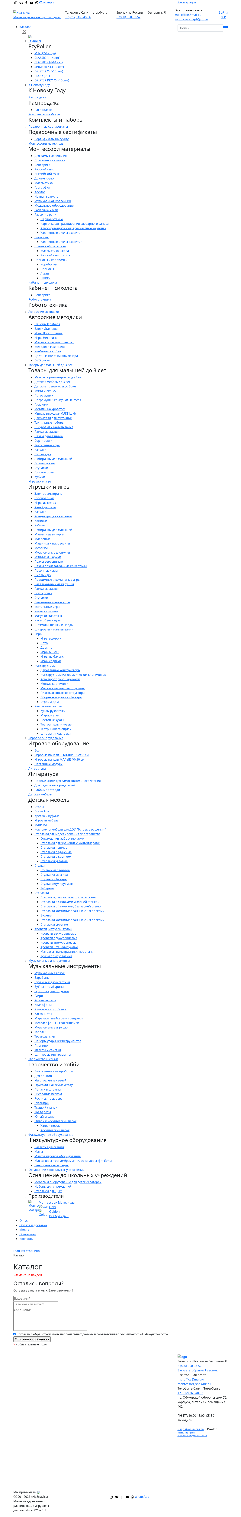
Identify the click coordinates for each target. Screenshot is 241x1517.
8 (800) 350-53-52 (128, 17)
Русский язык (44, 169)
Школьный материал (50, 246)
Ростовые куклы (52, 720)
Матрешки (42, 539)
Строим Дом (49, 702)
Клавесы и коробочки (50, 1009)
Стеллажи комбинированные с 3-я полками (72, 911)
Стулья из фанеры (53, 879)
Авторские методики (43, 312)
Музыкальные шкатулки (52, 552)
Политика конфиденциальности (192, 1435)
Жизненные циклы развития (61, 233)
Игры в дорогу (51, 638)
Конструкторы (45, 665)
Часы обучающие (47, 620)
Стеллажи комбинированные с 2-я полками (72, 920)
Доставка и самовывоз (142, 1373)
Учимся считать (46, 611)
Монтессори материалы (46, 143)
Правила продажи (186, 1432)
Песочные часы (46, 570)
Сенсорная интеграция (51, 1165)
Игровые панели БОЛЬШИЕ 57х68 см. (61, 755)
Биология (41, 237)
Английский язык (46, 174)
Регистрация (187, 2)
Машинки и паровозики (52, 543)
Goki (52, 1207)
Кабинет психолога (42, 282)
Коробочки (48, 264)
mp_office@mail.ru (188, 15)
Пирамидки (42, 454)
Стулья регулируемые (56, 884)
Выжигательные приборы (53, 1071)
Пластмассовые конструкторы (62, 693)
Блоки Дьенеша (46, 329)
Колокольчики (45, 1000)
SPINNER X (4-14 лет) (49, 67)
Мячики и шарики (47, 557)
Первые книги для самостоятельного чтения (67, 781)
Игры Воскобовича (48, 333)
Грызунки (41, 404)
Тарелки (40, 1032)
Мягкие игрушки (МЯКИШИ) (55, 413)
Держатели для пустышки (53, 418)
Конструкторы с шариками (60, 679)
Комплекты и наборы (44, 114)
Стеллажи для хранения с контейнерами (70, 843)
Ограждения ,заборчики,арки (62, 838)
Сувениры (41, 1103)
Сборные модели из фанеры (61, 697)
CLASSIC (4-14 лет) (47, 58)
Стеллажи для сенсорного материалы (68, 897)
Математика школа (54, 251)
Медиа (24, 1230)
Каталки (40, 450)
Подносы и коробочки (50, 260)
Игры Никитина (45, 338)
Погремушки (43, 395)
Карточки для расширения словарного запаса (74, 224)
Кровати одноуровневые (58, 938)
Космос (39, 192)
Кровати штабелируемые (59, 947)
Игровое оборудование (45, 738)
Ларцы (45, 273)
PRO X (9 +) (42, 76)
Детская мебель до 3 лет (52, 382)
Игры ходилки (50, 661)
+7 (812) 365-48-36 (78, 17)
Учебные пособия (47, 351)
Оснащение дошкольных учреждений (56, 1170)
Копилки (40, 521)
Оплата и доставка (33, 1225)
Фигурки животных (48, 616)
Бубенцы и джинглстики (52, 982)
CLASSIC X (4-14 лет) (48, 62)
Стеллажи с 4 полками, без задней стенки (70, 906)
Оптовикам (27, 1234)
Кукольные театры (48, 706)
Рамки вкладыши (46, 431)
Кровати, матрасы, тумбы (53, 929)
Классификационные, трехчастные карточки (73, 228)
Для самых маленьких (50, 156)
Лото (44, 643)
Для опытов (43, 1076)
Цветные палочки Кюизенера (56, 356)
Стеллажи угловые (54, 861)
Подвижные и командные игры (57, 580)
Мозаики (41, 548)
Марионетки (49, 715)
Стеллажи (41, 893)
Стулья (39, 866)
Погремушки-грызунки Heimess (57, 400)
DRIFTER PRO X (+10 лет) (51, 80)
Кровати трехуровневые (58, 942)
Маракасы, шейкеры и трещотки (58, 1018)
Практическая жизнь (49, 160)
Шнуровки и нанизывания (53, 427)
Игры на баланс (52, 656)
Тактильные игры (47, 445)
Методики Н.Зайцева (49, 347)
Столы (39, 807)
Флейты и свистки (47, 1050)
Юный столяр (44, 1116)
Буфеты (46, 915)
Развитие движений (49, 1147)
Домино (46, 647)
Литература (37, 768)
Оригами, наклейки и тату (53, 1085)
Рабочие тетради (47, 790)
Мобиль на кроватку (49, 409)
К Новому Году (39, 85)
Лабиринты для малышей (53, 459)
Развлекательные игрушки (54, 584)
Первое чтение (51, 219)
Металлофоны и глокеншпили (56, 1023)
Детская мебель (40, 794)
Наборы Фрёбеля (47, 324)
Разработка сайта (191, 1429)
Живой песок (50, 1126)
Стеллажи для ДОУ (48, 1191)
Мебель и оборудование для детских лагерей (67, 1182)
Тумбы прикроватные (56, 956)
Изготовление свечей (50, 1080)
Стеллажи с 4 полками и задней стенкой (69, 902)
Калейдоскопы (45, 507)
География (42, 187)
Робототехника (39, 299)
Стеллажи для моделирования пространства (67, 834)
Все (37, 750)
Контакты (26, 1239)
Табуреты (47, 888)
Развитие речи (45, 214)
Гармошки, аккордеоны (51, 991)
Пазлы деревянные (48, 436)
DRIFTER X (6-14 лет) (48, 71)
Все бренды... (59, 1216)
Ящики (45, 278)
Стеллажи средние (54, 924)
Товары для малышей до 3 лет (50, 365)
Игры (38, 634)
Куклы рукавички (53, 711)
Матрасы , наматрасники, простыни (67, 951)
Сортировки (43, 441)
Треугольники (44, 1036)
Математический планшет (54, 342)
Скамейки (41, 811)
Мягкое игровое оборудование (57, 1156)
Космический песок (54, 1130)
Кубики (39, 477)
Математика (43, 183)
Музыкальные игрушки (51, 1027)
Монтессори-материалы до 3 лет (58, 377)
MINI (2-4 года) (45, 53)
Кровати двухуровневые (58, 933)
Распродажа (37, 97)
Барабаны (41, 978)
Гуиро (38, 996)
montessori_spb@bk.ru (191, 19)
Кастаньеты (43, 1014)
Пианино (41, 1045)
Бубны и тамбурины (49, 987)
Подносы (47, 269)
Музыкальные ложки (49, 973)
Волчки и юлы (44, 463)
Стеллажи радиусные (56, 852)
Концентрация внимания (53, 516)
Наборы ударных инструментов (57, 1041)
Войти (222, 12)
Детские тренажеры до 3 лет (55, 386)
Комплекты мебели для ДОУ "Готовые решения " (70, 829)
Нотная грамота (46, 196)
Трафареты (42, 1112)
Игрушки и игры (40, 481)
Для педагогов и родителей (54, 785)
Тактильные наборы (49, 422)
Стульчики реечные (55, 870)
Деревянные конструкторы (60, 670)
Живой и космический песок (55, 1121)
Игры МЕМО (49, 652)
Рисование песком (48, 1094)
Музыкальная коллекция (52, 201)
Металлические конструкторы (62, 688)
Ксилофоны (43, 1005)
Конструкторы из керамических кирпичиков (73, 675)
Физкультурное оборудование (50, 1135)
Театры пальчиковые (56, 724)
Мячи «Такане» (45, 391)
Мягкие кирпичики (54, 684)
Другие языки (44, 178)
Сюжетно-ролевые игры (52, 602)
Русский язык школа (55, 255)
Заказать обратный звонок (197, 1370)
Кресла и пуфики (46, 816)
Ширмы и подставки (55, 733)
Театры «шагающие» (55, 729)
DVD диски (42, 360)
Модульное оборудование (54, 205)
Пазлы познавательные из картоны (60, 566)
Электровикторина (48, 494)
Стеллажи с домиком (55, 856)
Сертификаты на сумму (51, 139)
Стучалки (41, 468)
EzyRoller (34, 41)
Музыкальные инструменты (49, 961)
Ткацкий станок (45, 1107)
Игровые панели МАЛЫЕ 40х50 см (59, 759)
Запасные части (46, 210)
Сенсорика (42, 165)
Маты (38, 1152)
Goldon (54, 1211)
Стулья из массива (54, 875)
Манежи (40, 825)
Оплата (131, 1365)
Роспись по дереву (48, 1098)
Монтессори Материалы (57, 1202)
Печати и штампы (47, 1089)
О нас (23, 1221)
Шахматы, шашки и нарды (53, 625)
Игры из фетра (45, 503)
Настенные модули (48, 764)
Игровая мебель (46, 820)
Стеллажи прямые (53, 847)
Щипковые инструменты (52, 1054)
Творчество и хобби (43, 1059)
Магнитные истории (49, 534)
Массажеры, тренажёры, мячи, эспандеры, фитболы (73, 1161)
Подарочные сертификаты (48, 126)
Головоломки (44, 472)
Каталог (25, 27)
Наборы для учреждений (52, 1186)
